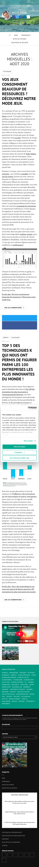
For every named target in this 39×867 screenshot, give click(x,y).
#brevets (5, 337)
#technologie (7, 71)
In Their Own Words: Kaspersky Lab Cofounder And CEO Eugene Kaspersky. (19, 823)
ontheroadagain (22, 694)
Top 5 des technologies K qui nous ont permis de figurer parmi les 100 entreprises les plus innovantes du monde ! (19, 362)
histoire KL (15, 684)
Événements (25, 35)
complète (24, 174)
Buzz (16, 35)
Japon (32, 684)
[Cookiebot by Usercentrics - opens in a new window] (28, 408)
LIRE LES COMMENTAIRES (14, 308)
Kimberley (27, 687)
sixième (23, 234)
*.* (10, 35)
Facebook (13, 16)
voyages (22, 701)
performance (18, 245)
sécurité (17, 696)
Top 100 (5, 699)
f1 (26, 682)
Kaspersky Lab (17, 687)
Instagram (21, 16)
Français (30, 2)
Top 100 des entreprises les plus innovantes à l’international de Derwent (18, 392)
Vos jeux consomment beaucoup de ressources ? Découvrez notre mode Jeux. (19, 91)
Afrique (5, 673)
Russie (32, 694)
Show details (28, 441)
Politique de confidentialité (12, 832)
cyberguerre (18, 680)
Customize (18, 452)
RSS (4, 860)
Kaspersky (5, 839)
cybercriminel (7, 680)
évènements (31, 701)
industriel (24, 684)
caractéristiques (24, 675)
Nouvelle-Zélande (24, 692)
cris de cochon (7, 176)
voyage (14, 701)
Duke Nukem (31, 154)
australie (31, 673)
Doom (4, 116)
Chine (34, 675)
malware (6, 692)
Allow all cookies (19, 447)
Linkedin (24, 16)
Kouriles (5, 689)
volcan (25, 699)
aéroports (6, 675)
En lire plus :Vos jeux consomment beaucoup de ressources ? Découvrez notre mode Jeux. (19, 297)
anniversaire (14, 673)
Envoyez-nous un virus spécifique (13, 836)
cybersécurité (29, 680)
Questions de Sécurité (19, 42)
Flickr (32, 855)
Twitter (17, 16)
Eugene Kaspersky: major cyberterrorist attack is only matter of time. (19, 812)
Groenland (6, 684)
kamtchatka (7, 687)
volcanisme (6, 701)
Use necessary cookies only (19, 458)
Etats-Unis (6, 682)
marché (13, 692)
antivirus (6, 174)
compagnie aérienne (9, 677)
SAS (4, 696)
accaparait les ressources (26, 206)
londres (30, 689)
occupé (17, 138)
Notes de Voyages (19, 39)
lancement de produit (17, 689)
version (29, 234)
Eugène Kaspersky (17, 682)
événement (6, 703)
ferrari (31, 682)
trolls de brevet (15, 699)
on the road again (9, 694)
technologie (26, 696)
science (9, 696)
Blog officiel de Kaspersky (11, 842)
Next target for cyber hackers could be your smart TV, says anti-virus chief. (19, 802)
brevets (14, 675)
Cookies (4, 845)
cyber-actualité (23, 677)
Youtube (26, 855)
